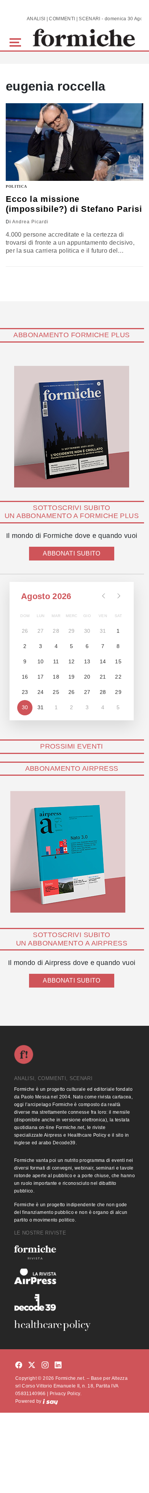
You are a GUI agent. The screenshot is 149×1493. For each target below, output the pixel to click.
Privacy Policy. (65, 1393)
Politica (16, 186)
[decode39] (74, 1302)
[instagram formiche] (45, 1365)
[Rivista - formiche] (74, 1252)
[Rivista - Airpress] (74, 1276)
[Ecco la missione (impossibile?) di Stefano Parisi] (74, 142)
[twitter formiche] (31, 1365)
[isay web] (50, 1401)
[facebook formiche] (18, 1365)
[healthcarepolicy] (74, 1325)
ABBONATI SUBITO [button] (71, 553)
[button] (16, 41)
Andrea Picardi (30, 221)
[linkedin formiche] (58, 1365)
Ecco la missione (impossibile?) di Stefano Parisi (74, 204)
